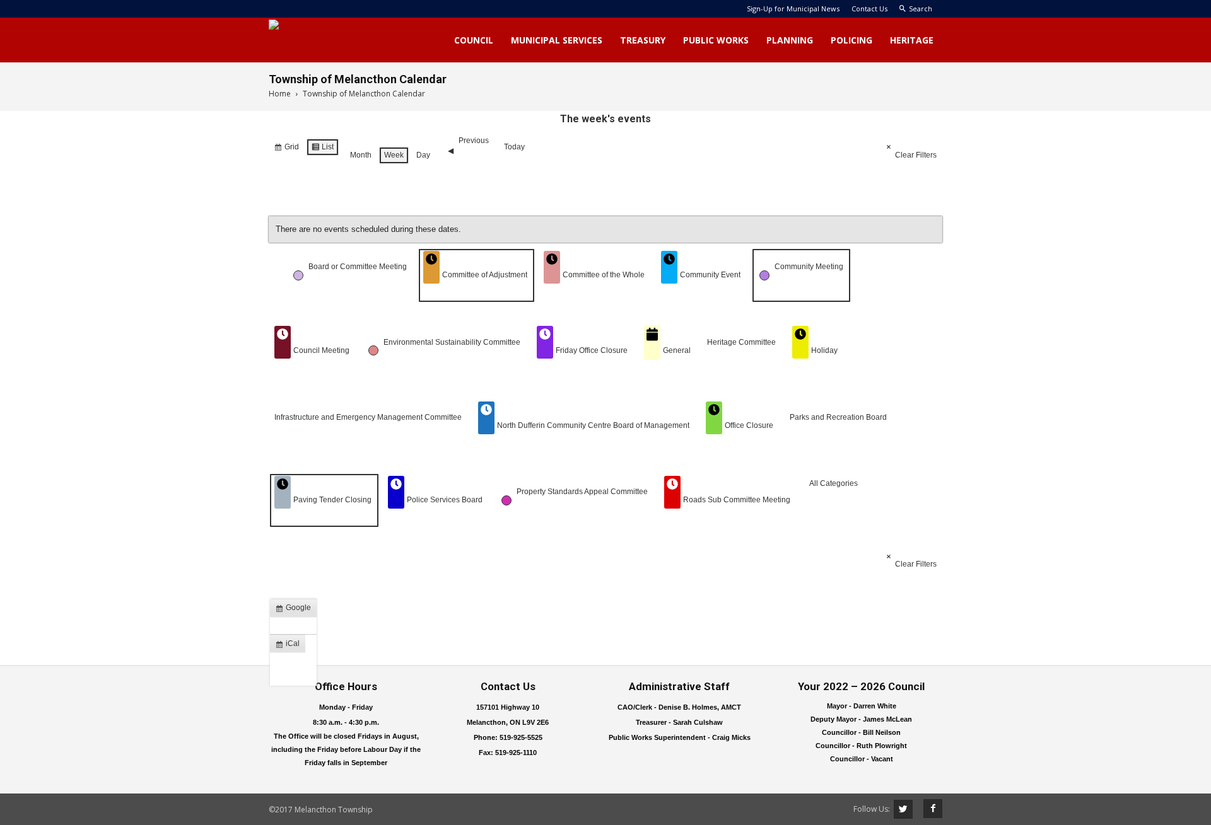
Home (280, 93)
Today (514, 146)
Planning (789, 40)
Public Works (716, 40)
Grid (286, 149)
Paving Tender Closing (332, 499)
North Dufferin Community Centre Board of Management (593, 425)
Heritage (911, 40)
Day (423, 155)
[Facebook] (928, 808)
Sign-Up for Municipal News (793, 8)
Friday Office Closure (592, 350)
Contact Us (869, 8)
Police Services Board (445, 499)
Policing (851, 40)
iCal (290, 646)
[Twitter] (903, 809)
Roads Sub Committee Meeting (736, 499)
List (322, 149)
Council (473, 40)
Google (296, 610)
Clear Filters (916, 155)
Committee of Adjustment (484, 274)
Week (394, 155)
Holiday (824, 350)
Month (360, 155)
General (677, 350)
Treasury (642, 40)
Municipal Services (556, 40)
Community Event (710, 274)
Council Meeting (321, 350)
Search (920, 8)
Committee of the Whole (604, 274)
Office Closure (749, 425)
